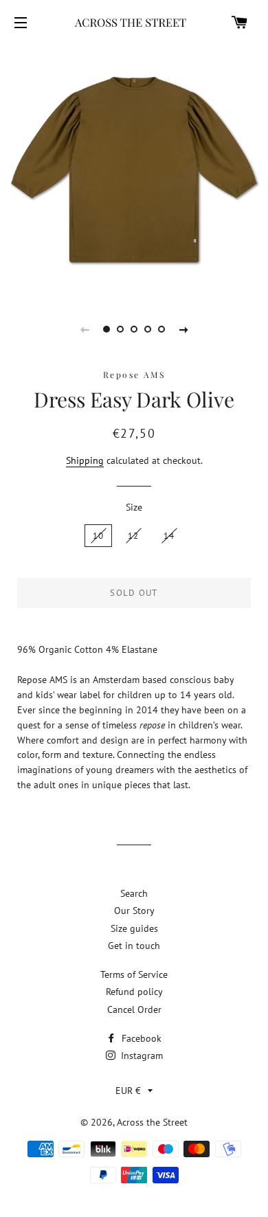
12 (133, 535)
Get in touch (134, 945)
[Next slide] (183, 329)
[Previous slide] (84, 329)
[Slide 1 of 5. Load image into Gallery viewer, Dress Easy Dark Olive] (106, 329)
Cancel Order (134, 1009)
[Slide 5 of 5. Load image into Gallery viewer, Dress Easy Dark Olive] (161, 329)
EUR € (128, 1090)
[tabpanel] (134, 170)
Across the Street (152, 1122)
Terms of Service (134, 974)
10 (98, 535)
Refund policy (134, 991)
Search (134, 893)
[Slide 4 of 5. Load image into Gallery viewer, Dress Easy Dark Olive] (148, 329)
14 (169, 535)
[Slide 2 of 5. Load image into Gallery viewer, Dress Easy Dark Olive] (120, 329)
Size (134, 507)
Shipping (85, 460)
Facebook (140, 1038)
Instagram (140, 1055)
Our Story (134, 910)
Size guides (134, 928)
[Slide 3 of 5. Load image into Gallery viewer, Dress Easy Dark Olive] (134, 329)
